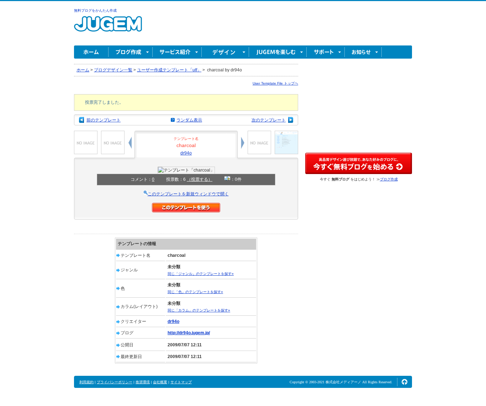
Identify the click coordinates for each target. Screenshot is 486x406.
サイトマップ (181, 382)
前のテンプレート (103, 120)
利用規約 (86, 382)
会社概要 (160, 382)
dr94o (186, 153)
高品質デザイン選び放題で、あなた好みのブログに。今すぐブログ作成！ (358, 163)
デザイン (225, 52)
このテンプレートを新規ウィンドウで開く (188, 193)
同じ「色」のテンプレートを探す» (195, 292)
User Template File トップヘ (275, 83)
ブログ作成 (131, 52)
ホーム (91, 52)
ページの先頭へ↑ (404, 382)
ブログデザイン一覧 (113, 69)
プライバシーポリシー (114, 382)
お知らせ (363, 52)
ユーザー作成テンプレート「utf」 (169, 69)
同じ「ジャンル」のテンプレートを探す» (201, 274)
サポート (326, 52)
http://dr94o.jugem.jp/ (189, 332)
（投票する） (199, 179)
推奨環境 (143, 382)
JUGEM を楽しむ (278, 52)
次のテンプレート (269, 120)
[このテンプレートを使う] (186, 206)
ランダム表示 (189, 120)
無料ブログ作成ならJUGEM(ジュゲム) (108, 28)
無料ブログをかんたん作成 (95, 10)
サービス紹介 (177, 52)
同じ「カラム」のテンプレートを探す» (199, 310)
